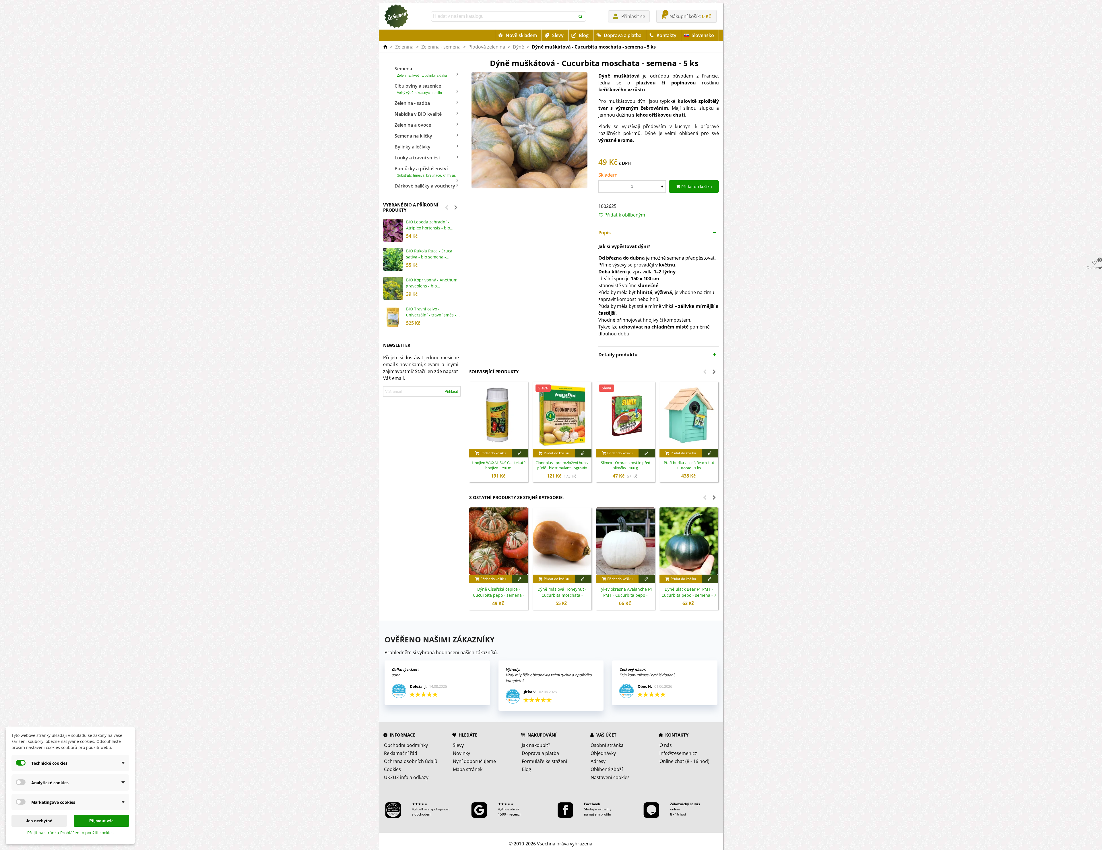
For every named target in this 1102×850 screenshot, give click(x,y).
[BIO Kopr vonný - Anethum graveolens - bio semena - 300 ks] (393, 288)
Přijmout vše (101, 820)
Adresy (598, 761)
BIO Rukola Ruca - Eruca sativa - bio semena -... (429, 254)
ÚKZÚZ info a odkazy (406, 777)
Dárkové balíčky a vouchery (425, 186)
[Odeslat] (581, 16)
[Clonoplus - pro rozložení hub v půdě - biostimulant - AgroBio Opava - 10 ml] (562, 415)
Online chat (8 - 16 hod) (684, 761)
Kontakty (666, 35)
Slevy (558, 35)
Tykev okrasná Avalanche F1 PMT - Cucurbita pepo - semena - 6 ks (625, 595)
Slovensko (703, 35)
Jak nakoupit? (536, 745)
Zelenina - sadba (412, 103)
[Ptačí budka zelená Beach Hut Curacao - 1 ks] (688, 415)
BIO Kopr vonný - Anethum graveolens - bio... (431, 283)
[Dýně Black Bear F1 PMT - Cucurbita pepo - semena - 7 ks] (688, 541)
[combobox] (503, 16)
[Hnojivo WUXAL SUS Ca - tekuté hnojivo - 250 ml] (498, 415)
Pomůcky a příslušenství (425, 171)
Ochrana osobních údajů (410, 761)
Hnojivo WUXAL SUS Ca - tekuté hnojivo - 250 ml (498, 465)
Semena (421, 71)
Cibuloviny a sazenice (418, 89)
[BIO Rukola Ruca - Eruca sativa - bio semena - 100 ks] (393, 259)
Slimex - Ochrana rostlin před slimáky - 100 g (625, 465)
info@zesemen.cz (678, 753)
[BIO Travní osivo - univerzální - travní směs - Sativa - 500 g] (393, 317)
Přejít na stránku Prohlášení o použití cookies (70, 832)
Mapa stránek (467, 769)
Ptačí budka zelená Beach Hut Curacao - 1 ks (689, 465)
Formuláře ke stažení (544, 761)
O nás (665, 745)
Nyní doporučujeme (474, 761)
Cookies (392, 769)
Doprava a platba (622, 35)
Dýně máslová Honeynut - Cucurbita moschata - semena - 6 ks (562, 595)
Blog (584, 35)
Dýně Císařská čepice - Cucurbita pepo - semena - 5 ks (498, 595)
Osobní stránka (607, 745)
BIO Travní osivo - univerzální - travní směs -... (433, 312)
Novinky (461, 753)
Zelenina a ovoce (413, 125)
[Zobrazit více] (520, 453)
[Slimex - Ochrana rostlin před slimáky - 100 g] (625, 415)
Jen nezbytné (39, 820)
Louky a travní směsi (417, 157)
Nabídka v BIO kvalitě (418, 114)
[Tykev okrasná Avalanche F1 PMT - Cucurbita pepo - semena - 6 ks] (625, 541)
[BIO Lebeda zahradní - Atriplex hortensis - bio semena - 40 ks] (393, 230)
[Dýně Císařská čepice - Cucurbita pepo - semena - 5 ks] (498, 541)
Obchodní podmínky (406, 745)
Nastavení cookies (610, 777)
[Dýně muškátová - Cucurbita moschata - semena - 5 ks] (529, 130)
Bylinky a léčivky (412, 147)
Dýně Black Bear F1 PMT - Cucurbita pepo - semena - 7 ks (688, 595)
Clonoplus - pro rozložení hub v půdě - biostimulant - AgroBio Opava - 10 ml (562, 465)
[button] (446, 207)
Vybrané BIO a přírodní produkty (410, 207)
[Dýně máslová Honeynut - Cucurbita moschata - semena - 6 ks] (562, 541)
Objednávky (603, 753)
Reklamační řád (400, 753)
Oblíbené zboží (607, 769)
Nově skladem (521, 35)
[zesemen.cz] (396, 16)
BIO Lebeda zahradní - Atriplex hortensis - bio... (429, 225)
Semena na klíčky (413, 136)
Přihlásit (451, 391)
